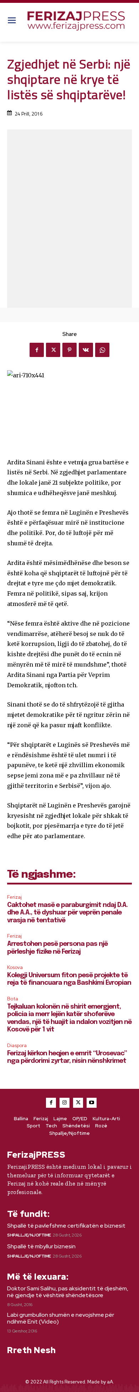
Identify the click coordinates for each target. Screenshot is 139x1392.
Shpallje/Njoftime (29, 1235)
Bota (12, 999)
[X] (53, 350)
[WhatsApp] (102, 350)
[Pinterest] (69, 350)
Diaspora (17, 1045)
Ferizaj (14, 897)
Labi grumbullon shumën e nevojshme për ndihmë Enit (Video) (60, 1318)
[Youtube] (92, 1103)
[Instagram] (65, 1103)
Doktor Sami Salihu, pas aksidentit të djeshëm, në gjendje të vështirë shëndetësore (67, 1292)
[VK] (86, 350)
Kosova (15, 967)
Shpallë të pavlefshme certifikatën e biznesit (66, 1225)
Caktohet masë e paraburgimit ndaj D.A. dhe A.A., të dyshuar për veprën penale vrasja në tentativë (67, 913)
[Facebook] (37, 350)
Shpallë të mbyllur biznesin (41, 1246)
